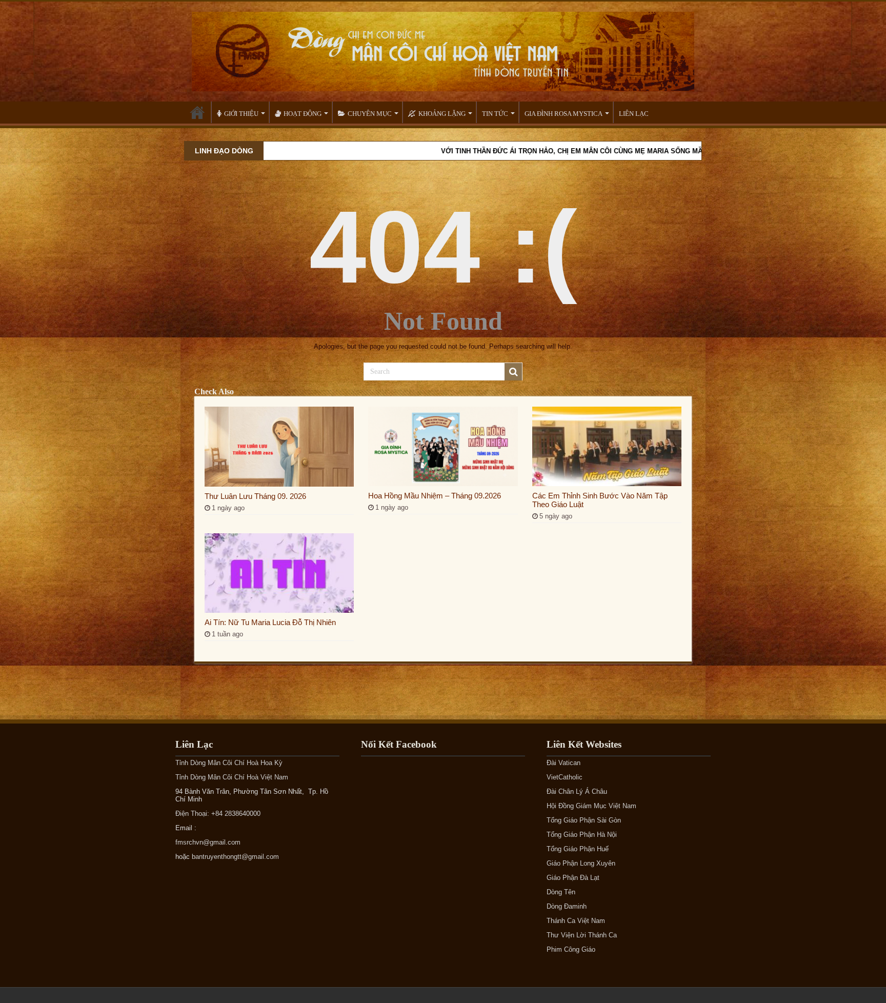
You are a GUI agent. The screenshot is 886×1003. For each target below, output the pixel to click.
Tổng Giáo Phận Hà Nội (582, 834)
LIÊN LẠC (634, 113)
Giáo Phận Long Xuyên (581, 863)
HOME (197, 112)
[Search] (513, 371)
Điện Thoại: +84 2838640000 (217, 813)
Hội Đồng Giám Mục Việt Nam (591, 806)
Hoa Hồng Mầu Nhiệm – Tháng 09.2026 (434, 495)
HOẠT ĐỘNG (302, 113)
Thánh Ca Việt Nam (576, 921)
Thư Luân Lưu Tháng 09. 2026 (255, 496)
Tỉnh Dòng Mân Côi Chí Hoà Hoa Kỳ (229, 763)
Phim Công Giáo (571, 949)
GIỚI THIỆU (241, 113)
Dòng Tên (561, 892)
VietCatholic (564, 777)
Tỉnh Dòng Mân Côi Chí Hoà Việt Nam (231, 777)
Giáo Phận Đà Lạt (573, 877)
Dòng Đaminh (567, 906)
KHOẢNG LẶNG (442, 113)
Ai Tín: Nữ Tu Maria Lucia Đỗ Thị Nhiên (270, 622)
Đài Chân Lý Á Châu (577, 791)
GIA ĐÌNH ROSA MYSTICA (563, 113)
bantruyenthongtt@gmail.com (235, 856)
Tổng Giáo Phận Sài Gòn (584, 820)
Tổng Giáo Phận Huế (578, 849)
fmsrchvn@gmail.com (207, 842)
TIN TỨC (495, 113)
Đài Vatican (563, 763)
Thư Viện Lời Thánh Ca (582, 935)
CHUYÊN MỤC (370, 113)
